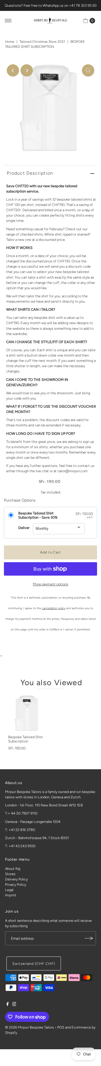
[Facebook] (7, 1005)
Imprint (10, 895)
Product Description (30, 173)
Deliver (23, 528)
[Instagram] (14, 1005)
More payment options (50, 584)
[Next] (26, 70)
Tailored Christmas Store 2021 (42, 42)
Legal (9, 890)
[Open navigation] (8, 21)
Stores (10, 874)
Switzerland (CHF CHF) (33, 963)
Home (9, 42)
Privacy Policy (15, 884)
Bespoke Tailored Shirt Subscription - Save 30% (38, 515)
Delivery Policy (16, 879)
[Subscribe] (89, 938)
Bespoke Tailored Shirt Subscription (25, 739)
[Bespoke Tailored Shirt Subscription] (27, 713)
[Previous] (13, 70)
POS (60, 1027)
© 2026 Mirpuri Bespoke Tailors (29, 1027)
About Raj (12, 868)
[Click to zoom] (88, 70)
